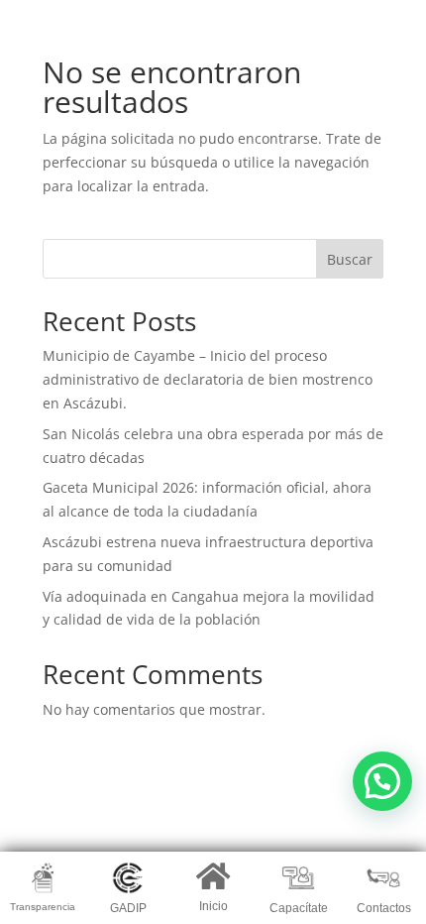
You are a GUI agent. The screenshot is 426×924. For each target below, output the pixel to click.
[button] (382, 781)
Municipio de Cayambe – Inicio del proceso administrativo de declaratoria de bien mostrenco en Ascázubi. (208, 379)
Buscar (350, 259)
